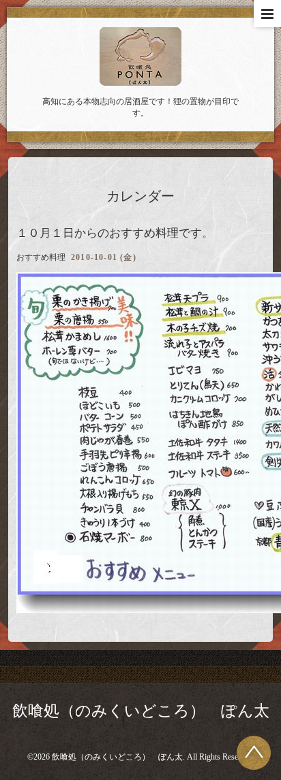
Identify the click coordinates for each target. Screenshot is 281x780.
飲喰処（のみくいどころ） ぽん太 (140, 710)
